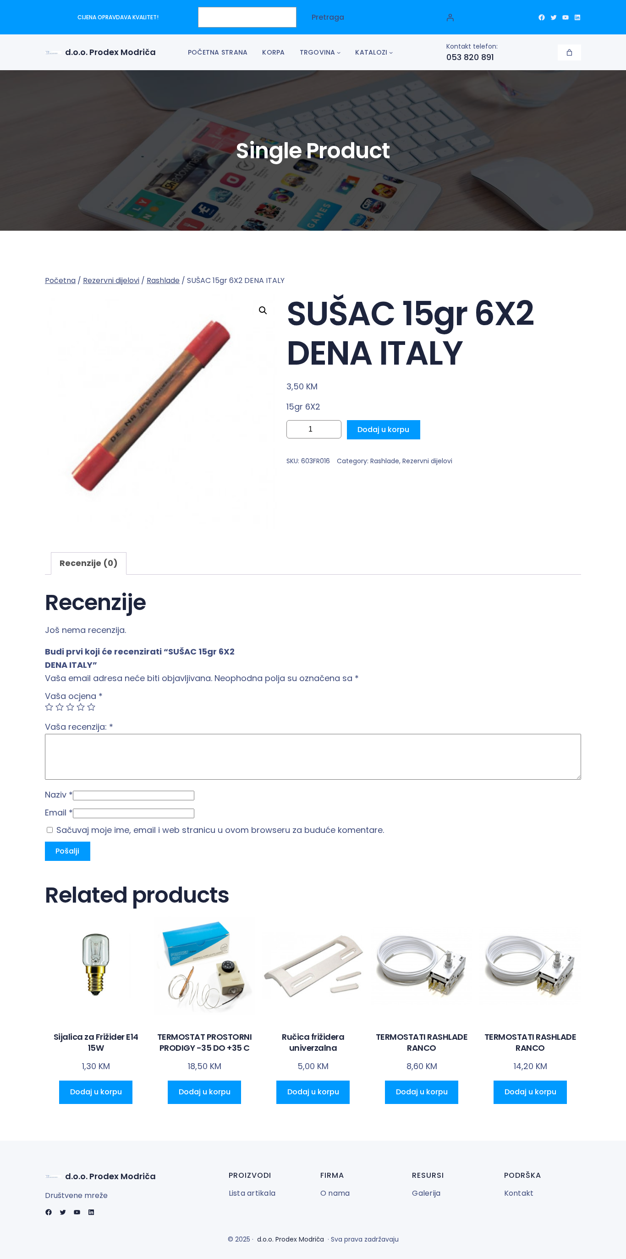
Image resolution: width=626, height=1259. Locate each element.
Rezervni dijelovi (111, 280)
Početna (60, 280)
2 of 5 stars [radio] (59, 707)
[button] (263, 310)
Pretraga (328, 17)
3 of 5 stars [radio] (70, 707)
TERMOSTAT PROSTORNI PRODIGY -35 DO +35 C (204, 1042)
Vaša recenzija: (79, 726)
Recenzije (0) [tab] (89, 563)
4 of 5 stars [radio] (81, 707)
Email (59, 812)
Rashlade (163, 280)
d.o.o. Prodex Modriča (110, 52)
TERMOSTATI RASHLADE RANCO (422, 1042)
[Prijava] (450, 17)
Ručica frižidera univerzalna (313, 1042)
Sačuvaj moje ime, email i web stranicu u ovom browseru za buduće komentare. (220, 830)
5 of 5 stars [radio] (91, 707)
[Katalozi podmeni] (391, 52)
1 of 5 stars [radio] (49, 707)
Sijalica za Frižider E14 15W (96, 1042)
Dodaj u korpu (383, 429)
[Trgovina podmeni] (338, 52)
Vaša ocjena (74, 696)
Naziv (59, 794)
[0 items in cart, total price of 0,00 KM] (569, 52)
